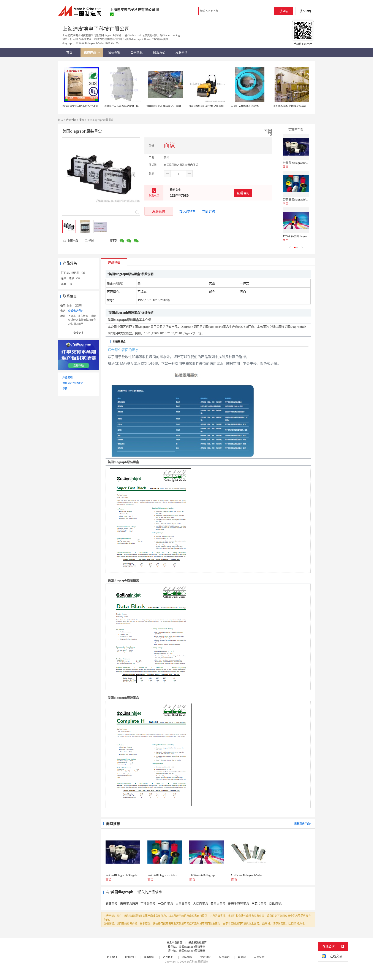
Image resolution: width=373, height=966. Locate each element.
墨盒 (81, 120)
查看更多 (78, 333)
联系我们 (130, 957)
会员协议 (205, 957)
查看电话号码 (76, 311)
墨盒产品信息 (174, 942)
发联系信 (158, 211)
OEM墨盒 (275, 903)
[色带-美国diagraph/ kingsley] (296, 147)
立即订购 (208, 211)
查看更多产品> (302, 823)
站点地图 (168, 957)
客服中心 (149, 957)
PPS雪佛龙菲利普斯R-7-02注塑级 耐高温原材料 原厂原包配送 (97, 106)
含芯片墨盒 (259, 903)
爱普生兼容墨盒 (238, 903)
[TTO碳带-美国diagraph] (296, 220)
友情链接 (259, 957)
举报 (91, 240)
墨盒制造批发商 (197, 942)
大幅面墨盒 (200, 903)
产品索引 (67, 377)
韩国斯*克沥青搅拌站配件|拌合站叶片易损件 (130, 106)
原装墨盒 (112, 903)
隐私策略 (187, 957)
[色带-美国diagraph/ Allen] (296, 184)
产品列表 (71, 120)
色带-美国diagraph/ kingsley (299, 163)
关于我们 (111, 957)
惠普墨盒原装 (129, 903)
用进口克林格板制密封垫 (245, 106)
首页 (60, 120)
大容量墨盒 (183, 903)
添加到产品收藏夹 (72, 383)
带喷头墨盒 (148, 903)
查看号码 (243, 193)
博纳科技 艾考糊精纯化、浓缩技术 (166, 106)
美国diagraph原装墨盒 (192, 946)
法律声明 (224, 957)
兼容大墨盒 (218, 903)
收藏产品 (72, 240)
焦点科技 (191, 961)
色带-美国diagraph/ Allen (297, 199)
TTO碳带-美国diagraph (296, 236)
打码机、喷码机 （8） (74, 273)
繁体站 (242, 957)
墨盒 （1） (67, 284)
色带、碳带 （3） (71, 278)
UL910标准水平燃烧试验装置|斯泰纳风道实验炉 (301, 106)
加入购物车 (187, 211)
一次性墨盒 (165, 903)
